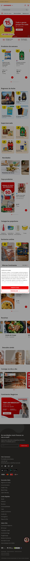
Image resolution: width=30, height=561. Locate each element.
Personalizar (14, 291)
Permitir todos (15, 287)
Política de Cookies (18, 283)
